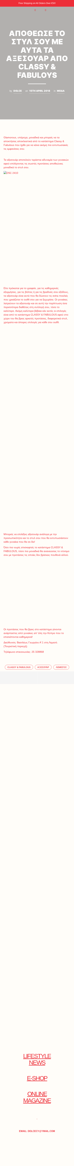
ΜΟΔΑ (60, 90)
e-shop (37, 1078)
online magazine (37, 1097)
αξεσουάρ (43, 667)
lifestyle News (37, 1059)
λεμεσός (61, 667)
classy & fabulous (19, 667)
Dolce (17, 90)
